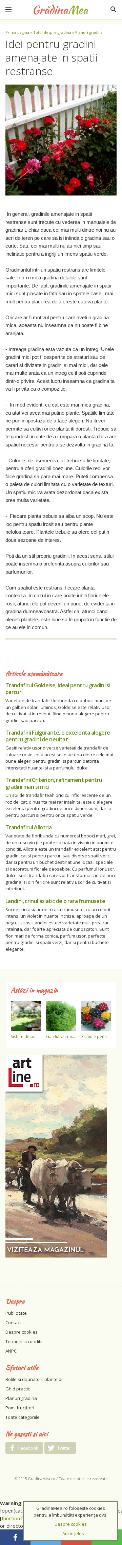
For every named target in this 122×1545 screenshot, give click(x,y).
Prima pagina (17, 32)
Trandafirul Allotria (28, 827)
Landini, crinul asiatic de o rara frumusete (55, 901)
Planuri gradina (89, 32)
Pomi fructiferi (19, 1408)
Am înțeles (73, 1533)
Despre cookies (21, 1332)
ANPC (11, 1351)
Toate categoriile (22, 1417)
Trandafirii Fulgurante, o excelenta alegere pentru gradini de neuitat (57, 736)
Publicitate (16, 1313)
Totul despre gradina (52, 32)
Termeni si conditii (23, 1341)
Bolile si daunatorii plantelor (34, 1379)
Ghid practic (17, 1389)
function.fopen (18, 1518)
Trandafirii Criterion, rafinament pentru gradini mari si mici (53, 783)
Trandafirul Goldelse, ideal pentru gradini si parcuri (57, 689)
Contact (13, 1322)
